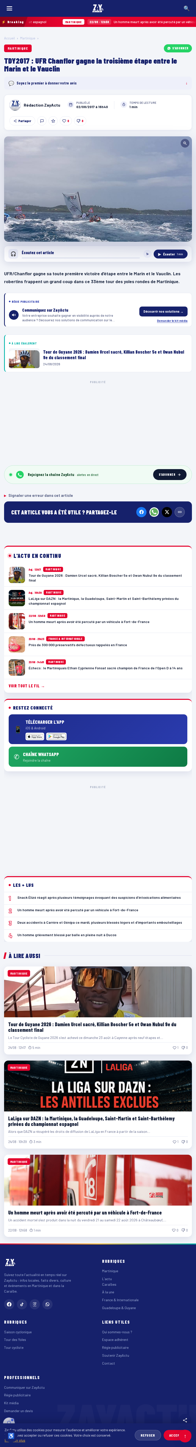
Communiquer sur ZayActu (24, 1387)
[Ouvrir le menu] (9, 8)
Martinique (27, 38)
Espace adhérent (115, 1339)
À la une (108, 1292)
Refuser (148, 1435)
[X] (167, 512)
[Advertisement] (98, 422)
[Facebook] (141, 512)
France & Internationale (120, 1300)
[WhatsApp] (154, 512)
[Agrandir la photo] (98, 189)
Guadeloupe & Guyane (119, 1308)
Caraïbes (109, 1284)
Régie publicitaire (115, 1347)
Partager (24, 121)
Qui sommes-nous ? (117, 1332)
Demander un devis (18, 1411)
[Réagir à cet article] (41, 120)
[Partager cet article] (185, 1420)
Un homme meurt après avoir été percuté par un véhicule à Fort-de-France (112, 22)
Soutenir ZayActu (115, 1355)
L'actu (107, 1279)
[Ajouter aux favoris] (53, 120)
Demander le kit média (172, 320)
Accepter (177, 1435)
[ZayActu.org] (98, 8)
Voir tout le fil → (27, 685)
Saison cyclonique (18, 1332)
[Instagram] (35, 1304)
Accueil (9, 38)
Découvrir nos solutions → (163, 311)
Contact (108, 1363)
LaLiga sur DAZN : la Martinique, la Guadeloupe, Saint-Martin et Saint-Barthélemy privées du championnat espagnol (91, 1121)
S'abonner (180, 48)
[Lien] (180, 512)
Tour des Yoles (15, 1339)
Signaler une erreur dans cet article (38, 495)
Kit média (11, 1403)
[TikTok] (22, 1304)
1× (147, 254)
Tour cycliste (13, 1347)
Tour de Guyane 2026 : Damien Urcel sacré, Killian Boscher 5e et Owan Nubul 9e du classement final (92, 1027)
